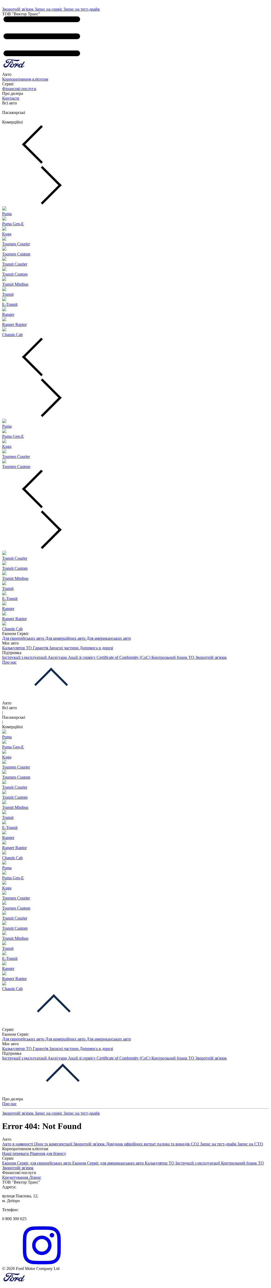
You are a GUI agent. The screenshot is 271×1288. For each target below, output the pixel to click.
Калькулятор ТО (17, 648)
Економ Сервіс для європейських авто (37, 1163)
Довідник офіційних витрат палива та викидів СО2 (153, 1144)
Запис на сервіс (49, 9)
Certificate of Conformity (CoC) (124, 657)
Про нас (9, 662)
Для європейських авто (23, 638)
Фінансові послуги (19, 88)
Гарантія (41, 648)
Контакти (10, 98)
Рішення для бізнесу (48, 1153)
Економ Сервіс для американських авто (108, 1163)
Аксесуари (58, 657)
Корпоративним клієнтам (25, 79)
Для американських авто (109, 638)
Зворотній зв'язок (18, 9)
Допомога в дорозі (96, 648)
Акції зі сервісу (82, 657)
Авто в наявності (18, 1144)
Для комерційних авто (66, 638)
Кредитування (15, 1177)
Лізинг (35, 1177)
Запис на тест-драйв (82, 9)
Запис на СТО (250, 1144)
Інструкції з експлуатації (25, 657)
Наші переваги (16, 1153)
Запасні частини (64, 648)
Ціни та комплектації (53, 1144)
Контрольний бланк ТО (173, 657)
